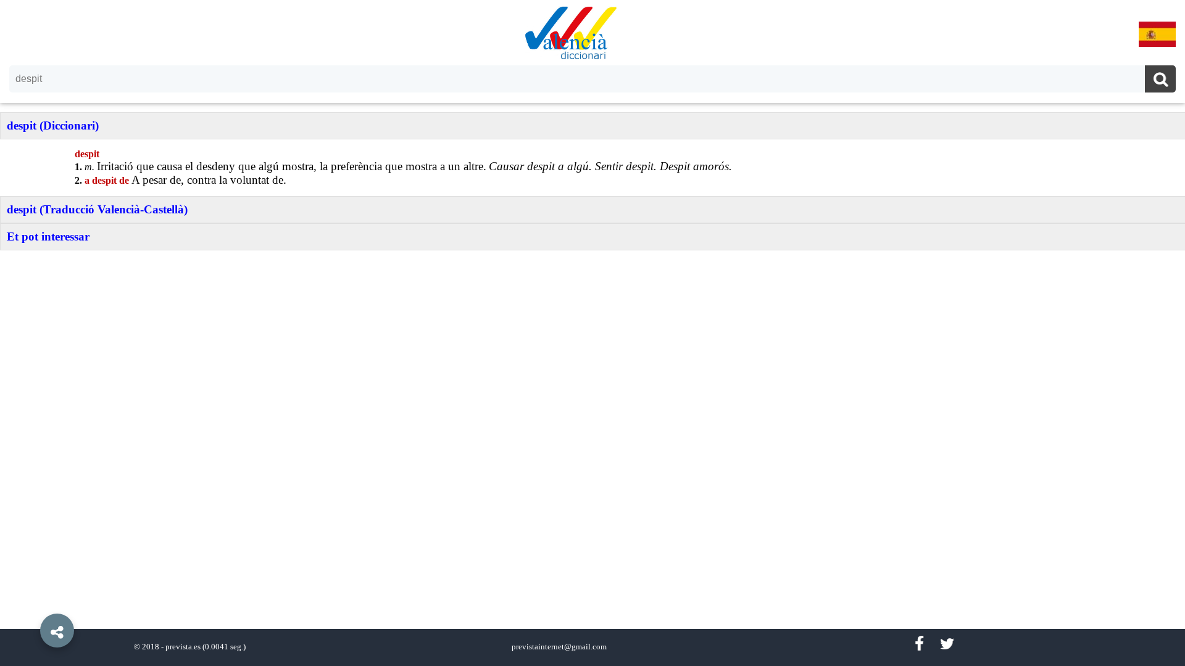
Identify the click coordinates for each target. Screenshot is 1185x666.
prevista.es (183, 647)
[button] (31, 602)
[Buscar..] (1160, 80)
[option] (592, 333)
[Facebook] (919, 644)
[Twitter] (947, 644)
